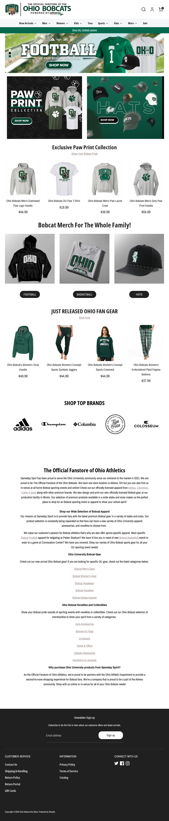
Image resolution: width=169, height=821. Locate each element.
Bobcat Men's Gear (84, 569)
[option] (84, 53)
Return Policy (12, 777)
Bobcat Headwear (84, 583)
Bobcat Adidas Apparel (84, 598)
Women (60, 23)
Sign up (111, 735)
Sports (101, 23)
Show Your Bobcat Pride (84, 154)
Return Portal (12, 784)
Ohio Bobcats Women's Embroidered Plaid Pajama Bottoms (146, 369)
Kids (76, 23)
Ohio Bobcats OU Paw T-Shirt (64, 201)
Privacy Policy (67, 764)
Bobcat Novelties (85, 590)
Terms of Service (69, 771)
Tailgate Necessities (84, 653)
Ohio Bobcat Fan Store (29, 811)
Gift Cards (10, 791)
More (131, 23)
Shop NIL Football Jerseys (84, 30)
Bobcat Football (29, 538)
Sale (145, 23)
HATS (139, 294)
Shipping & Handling (16, 771)
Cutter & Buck (28, 492)
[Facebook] (122, 763)
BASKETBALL (84, 294)
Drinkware (84, 638)
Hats (116, 23)
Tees (90, 23)
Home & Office (84, 646)
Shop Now (84, 318)
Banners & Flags (84, 631)
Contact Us (11, 764)
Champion (142, 488)
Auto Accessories (84, 624)
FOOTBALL (30, 294)
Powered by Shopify (47, 811)
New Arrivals (26, 23)
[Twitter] (116, 763)
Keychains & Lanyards (84, 660)
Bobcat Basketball (129, 538)
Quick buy (23, 191)
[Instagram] (128, 763)
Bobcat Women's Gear (85, 576)
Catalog (64, 777)
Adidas (131, 488)
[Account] (152, 9)
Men (45, 23)
